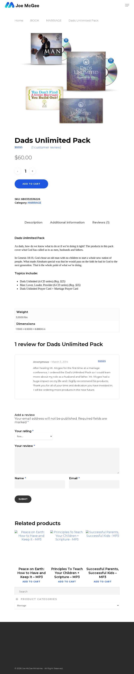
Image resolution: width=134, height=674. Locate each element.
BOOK (34, 20)
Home (19, 20)
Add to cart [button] (31, 581)
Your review (25, 446)
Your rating (24, 431)
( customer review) (46, 147)
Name (20, 478)
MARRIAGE (54, 20)
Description (33, 222)
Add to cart (31, 184)
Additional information (67, 222)
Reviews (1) (101, 222)
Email (74, 478)
